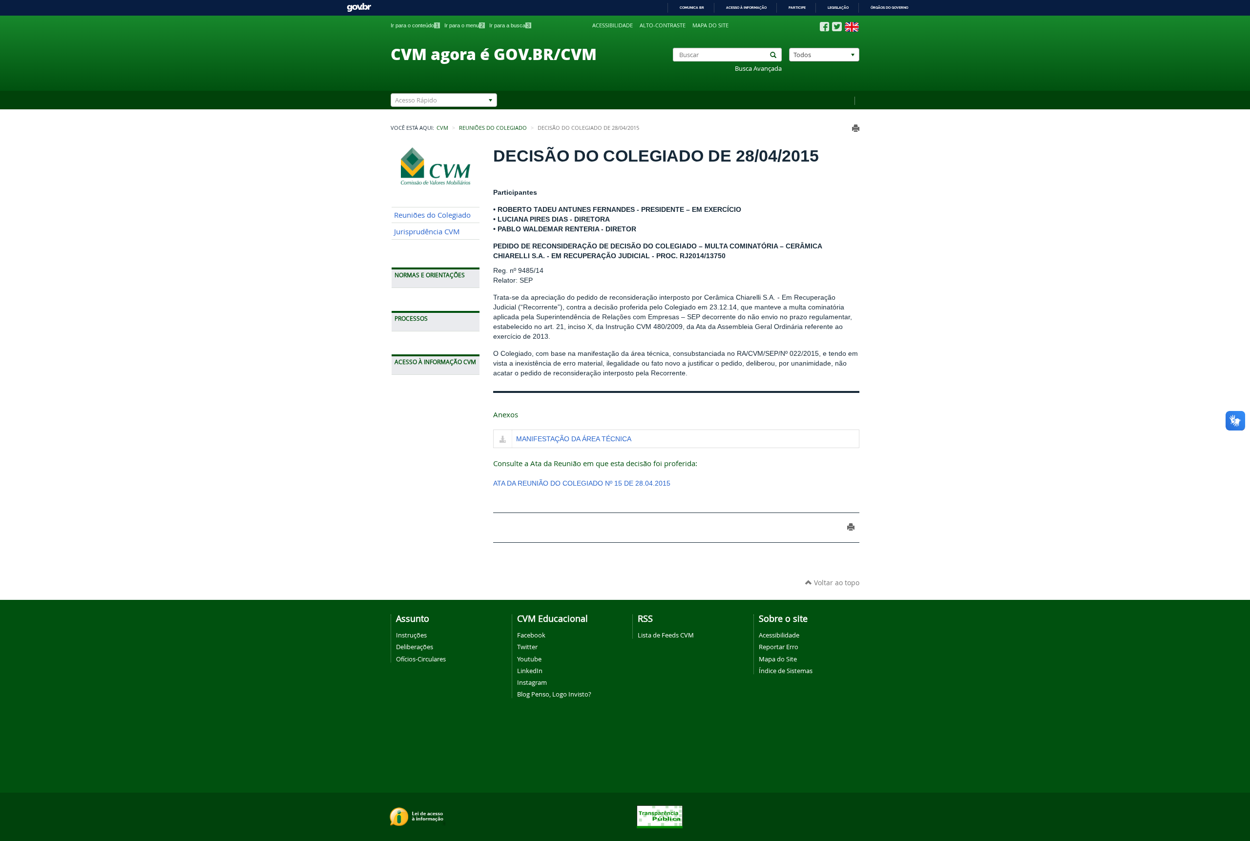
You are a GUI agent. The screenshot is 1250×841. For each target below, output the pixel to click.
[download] (503, 440)
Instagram (532, 682)
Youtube (529, 659)
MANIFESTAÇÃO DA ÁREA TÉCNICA (573, 439)
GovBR (359, 7)
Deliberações (414, 646)
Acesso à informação (746, 7)
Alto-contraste (663, 25)
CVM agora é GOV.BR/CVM (494, 53)
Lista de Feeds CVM (666, 635)
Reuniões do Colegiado (493, 127)
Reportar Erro (778, 646)
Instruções (411, 635)
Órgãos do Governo (889, 7)
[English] (851, 27)
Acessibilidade (612, 25)
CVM (442, 127)
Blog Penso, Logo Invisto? (554, 694)
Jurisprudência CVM (427, 231)
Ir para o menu (463, 25)
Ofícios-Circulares (421, 659)
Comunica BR (692, 7)
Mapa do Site (778, 659)
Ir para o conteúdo (414, 25)
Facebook (531, 635)
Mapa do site (710, 25)
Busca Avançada (758, 68)
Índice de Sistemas (785, 670)
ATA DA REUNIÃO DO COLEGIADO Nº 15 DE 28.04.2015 (581, 483)
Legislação (838, 7)
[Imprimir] (855, 128)
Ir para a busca (509, 25)
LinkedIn (529, 670)
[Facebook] (824, 27)
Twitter (527, 646)
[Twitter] (837, 26)
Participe (797, 7)
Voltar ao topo (835, 582)
